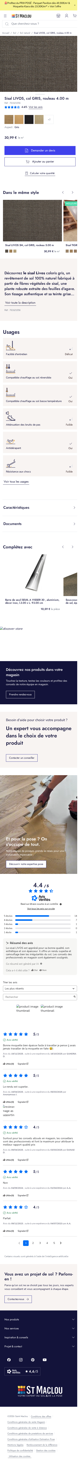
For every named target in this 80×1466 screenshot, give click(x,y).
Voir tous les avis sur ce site (41, 908)
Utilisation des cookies (19, 1456)
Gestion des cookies (45, 1450)
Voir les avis (36, 107)
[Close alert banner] (75, 5)
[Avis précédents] (19, 1243)
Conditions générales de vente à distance (27, 1428)
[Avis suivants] (61, 1243)
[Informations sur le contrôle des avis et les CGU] (60, 904)
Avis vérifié (12, 1039)
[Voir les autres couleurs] (49, 119)
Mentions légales (15, 1445)
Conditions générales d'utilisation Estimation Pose (31, 1439)
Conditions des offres (41, 1416)
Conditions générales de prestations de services (30, 1433)
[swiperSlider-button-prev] (62, 192)
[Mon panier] (75, 16)
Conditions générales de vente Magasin (26, 1422)
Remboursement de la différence (42, 1445)
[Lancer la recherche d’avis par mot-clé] (74, 997)
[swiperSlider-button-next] (72, 192)
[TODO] (41, 963)
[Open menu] (5, 16)
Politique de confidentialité (20, 1450)
